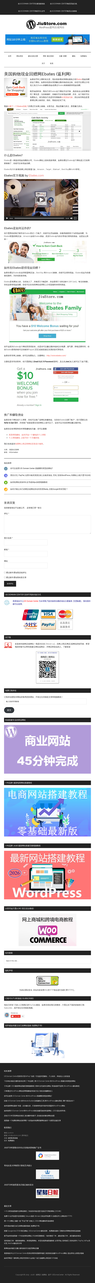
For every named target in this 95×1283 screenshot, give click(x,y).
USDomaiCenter (58, 1275)
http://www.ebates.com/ (56, 355)
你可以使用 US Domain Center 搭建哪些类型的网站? (31, 468)
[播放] (7, 218)
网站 (6, 561)
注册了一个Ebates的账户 (18, 106)
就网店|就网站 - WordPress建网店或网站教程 (47, 24)
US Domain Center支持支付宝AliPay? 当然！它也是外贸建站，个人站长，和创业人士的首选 (37, 1076)
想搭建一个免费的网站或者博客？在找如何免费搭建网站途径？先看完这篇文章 (32, 1120)
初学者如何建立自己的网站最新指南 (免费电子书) (22, 1226)
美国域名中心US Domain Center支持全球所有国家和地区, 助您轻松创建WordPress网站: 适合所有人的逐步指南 (44, 1253)
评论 (6, 513)
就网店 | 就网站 (41, 1275)
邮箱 (6, 549)
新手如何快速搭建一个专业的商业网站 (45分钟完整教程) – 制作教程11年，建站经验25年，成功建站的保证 (42, 1236)
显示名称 (8, 538)
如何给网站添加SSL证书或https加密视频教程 (29, 482)
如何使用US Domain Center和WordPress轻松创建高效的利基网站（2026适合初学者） (35, 1111)
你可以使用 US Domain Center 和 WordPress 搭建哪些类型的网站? (28, 1096)
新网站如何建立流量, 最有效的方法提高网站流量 (21, 1248)
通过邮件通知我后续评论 (16, 573)
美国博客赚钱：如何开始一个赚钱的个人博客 (27, 435)
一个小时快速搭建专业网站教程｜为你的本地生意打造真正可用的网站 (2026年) (32, 1211)
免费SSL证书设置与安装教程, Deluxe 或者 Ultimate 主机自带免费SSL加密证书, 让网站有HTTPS (38, 1216)
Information (13, 452)
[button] (41, 199)
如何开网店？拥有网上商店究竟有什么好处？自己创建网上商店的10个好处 (31, 1258)
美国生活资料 (14, 450)
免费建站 (11, 1141)
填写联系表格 (13, 1138)
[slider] (39, 218)
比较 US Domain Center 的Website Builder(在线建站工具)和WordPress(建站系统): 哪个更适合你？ (39, 1101)
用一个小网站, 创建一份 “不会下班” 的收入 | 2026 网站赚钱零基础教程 (29, 1221)
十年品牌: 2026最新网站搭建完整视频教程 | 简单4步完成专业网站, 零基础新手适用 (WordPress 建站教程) (42, 1086)
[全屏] (75, 218)
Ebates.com (36, 175)
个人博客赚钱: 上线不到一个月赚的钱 (24, 438)
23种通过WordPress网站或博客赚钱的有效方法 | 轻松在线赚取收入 (28, 1091)
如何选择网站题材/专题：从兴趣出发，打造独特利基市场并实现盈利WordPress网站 (34, 1106)
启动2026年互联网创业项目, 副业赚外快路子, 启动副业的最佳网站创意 (29, 1116)
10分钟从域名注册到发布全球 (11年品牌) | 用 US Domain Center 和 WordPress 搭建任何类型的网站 (39, 1081)
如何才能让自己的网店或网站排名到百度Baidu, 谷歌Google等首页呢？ (39, 489)
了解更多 (67, 647)
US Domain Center (31, 601)
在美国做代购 (67, 97)
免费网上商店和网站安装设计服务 (29, 444)
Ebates (79, 79)
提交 (9, 710)
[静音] (71, 218)
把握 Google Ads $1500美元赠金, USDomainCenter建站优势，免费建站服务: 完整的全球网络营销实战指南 (42, 1231)
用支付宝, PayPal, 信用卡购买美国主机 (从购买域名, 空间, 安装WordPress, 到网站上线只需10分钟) (50, 475)
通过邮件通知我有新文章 (16, 577)
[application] (41, 200)
